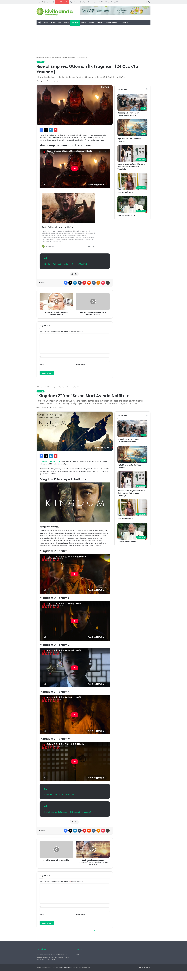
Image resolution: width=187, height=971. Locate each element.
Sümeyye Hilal (42, 81)
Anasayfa (41, 57)
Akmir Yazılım (68, 967)
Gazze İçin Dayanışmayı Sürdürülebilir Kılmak (128, 114)
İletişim (77, 954)
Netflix (74, 274)
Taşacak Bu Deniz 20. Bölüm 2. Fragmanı (82, 2)
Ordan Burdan (111, 22)
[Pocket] (103, 283)
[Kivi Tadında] (55, 12)
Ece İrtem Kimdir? (125, 192)
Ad (41, 356)
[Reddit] (89, 283)
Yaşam (83, 22)
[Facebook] (41, 130)
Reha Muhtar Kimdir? (126, 215)
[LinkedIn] (51, 130)
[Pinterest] (55, 130)
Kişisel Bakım (56, 22)
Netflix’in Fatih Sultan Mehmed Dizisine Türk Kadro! (66, 264)
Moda (46, 22)
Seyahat (100, 22)
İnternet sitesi (80, 364)
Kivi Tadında (59, 967)
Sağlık (66, 22)
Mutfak (92, 22)
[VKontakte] (94, 283)
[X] (46, 130)
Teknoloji (124, 22)
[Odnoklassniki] (98, 283)
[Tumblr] (80, 283)
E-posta (42, 364)
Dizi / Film (75, 22)
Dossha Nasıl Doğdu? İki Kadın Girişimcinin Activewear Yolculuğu (131, 166)
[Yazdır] (108, 283)
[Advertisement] (93, 40)
